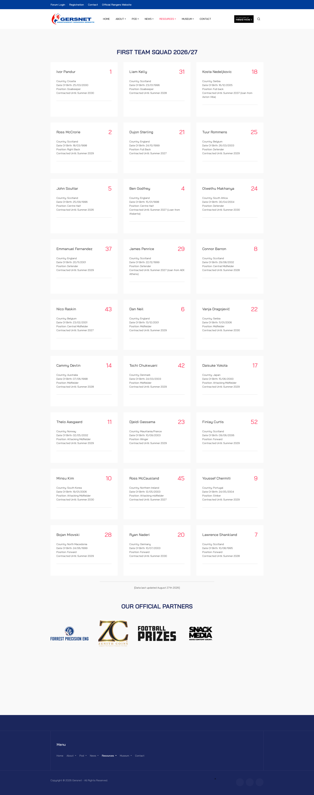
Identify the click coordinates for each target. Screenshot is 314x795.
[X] (250, 782)
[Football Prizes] (157, 633)
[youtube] (259, 782)
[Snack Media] (200, 633)
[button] (121, 19)
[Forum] (240, 782)
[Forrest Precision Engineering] (69, 633)
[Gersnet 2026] (73, 18)
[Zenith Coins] (113, 633)
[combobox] (258, 19)
